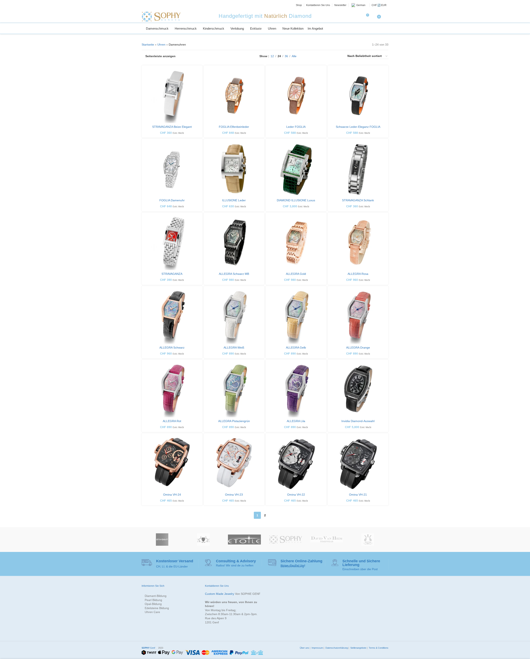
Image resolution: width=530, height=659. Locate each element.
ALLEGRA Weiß (234, 347)
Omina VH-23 (234, 494)
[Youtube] (162, 5)
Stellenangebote (358, 648)
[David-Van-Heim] (326, 539)
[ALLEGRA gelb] (296, 316)
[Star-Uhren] (244, 539)
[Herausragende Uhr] (162, 539)
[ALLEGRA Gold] (296, 243)
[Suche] (386, 28)
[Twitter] (148, 5)
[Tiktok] (167, 5)
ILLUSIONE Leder (234, 200)
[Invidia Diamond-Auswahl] (358, 390)
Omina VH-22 (296, 494)
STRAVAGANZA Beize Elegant (172, 126)
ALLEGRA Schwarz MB (234, 273)
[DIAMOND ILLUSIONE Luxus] (296, 169)
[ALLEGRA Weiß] (234, 316)
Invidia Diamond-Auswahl (358, 421)
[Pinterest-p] (157, 5)
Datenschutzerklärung (336, 648)
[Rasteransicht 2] (313, 56)
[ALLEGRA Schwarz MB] (234, 243)
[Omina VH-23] (234, 463)
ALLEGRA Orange (358, 347)
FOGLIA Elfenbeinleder (234, 126)
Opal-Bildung (153, 604)
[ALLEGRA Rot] (172, 390)
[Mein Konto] (386, 16)
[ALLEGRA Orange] (358, 316)
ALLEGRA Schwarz (171, 347)
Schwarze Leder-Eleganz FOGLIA (358, 126)
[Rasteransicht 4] (326, 56)
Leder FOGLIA (296, 126)
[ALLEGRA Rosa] (358, 243)
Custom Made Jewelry (219, 593)
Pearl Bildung (153, 600)
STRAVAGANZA (171, 273)
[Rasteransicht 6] (339, 56)
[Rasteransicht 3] (319, 56)
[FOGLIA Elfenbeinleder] (234, 95)
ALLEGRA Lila (296, 421)
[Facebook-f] (144, 5)
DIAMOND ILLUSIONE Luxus (296, 200)
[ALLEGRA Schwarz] (172, 316)
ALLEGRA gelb (296, 347)
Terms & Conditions (378, 648)
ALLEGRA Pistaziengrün (234, 421)
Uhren (161, 44)
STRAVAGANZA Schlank (358, 200)
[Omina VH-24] (172, 463)
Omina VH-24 (172, 494)
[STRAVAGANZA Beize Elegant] (172, 95)
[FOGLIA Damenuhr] (172, 169)
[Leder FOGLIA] (296, 95)
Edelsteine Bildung (157, 608)
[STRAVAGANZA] (172, 243)
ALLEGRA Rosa (358, 273)
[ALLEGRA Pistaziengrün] (234, 390)
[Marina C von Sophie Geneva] (367, 539)
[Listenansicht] (306, 56)
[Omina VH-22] (296, 463)
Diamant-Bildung (155, 595)
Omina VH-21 (358, 494)
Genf (148, 648)
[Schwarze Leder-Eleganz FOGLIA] (358, 95)
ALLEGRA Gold (296, 273)
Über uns (304, 648)
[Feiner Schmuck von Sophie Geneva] (285, 539)
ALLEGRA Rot (172, 421)
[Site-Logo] (161, 16)
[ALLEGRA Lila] (296, 390)
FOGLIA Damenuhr (172, 200)
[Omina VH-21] (358, 463)
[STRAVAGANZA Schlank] (358, 169)
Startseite (148, 44)
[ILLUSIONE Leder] (234, 169)
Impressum (317, 648)
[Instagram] (153, 5)
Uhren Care (152, 612)
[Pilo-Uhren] (203, 539)
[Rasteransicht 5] (332, 56)
